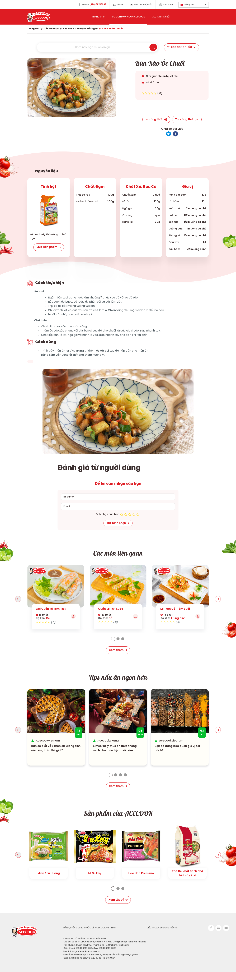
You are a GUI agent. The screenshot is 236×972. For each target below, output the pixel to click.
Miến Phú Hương (48, 873)
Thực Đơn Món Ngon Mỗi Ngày (80, 29)
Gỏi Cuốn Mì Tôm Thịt (51, 608)
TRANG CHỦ (98, 17)
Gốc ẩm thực (51, 29)
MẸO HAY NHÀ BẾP (161, 17)
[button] (18, 599)
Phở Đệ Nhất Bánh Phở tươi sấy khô (187, 873)
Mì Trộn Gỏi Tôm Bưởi (175, 608)
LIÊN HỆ (174, 928)
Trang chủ (33, 29)
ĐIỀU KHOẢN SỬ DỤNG (158, 928)
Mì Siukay (94, 873)
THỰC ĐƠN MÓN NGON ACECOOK (127, 17)
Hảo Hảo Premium (141, 873)
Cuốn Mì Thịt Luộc (110, 608)
